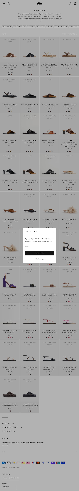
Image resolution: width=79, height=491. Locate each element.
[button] (53, 231)
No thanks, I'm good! (39, 259)
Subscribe (39, 253)
